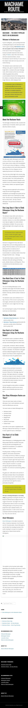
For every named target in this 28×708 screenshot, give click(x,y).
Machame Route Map (7, 621)
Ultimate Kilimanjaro (6, 634)
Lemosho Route (5, 638)
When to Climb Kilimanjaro (7, 640)
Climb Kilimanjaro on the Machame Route (12, 612)
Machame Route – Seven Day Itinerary (11, 625)
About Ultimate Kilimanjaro (7, 648)
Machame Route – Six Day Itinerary (10, 623)
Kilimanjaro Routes (5, 636)
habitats (9, 54)
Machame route (20, 46)
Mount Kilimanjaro (7, 521)
